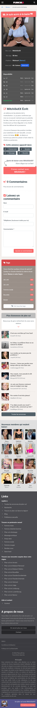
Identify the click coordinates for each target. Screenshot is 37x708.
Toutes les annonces (18, 414)
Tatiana (18, 456)
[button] (18, 32)
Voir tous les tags (19, 306)
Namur (8, 7)
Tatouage (11, 153)
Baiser (18, 300)
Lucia (18, 471)
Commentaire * (8, 229)
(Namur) (22, 60)
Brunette (25, 153)
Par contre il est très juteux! (20, 395)
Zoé (30, 485)
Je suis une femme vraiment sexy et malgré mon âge (20, 385)
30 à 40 (18, 280)
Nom (5, 203)
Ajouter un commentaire (23, 251)
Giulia (6, 456)
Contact (18, 632)
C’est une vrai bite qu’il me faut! (21, 333)
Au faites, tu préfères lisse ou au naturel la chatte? (21, 343)
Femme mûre (12, 149)
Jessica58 (30, 456)
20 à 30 (18, 285)
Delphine (18, 441)
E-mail (5, 212)
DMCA (3, 641)
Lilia (18, 485)
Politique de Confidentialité (9, 648)
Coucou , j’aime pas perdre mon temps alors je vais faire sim (21, 364)
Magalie (30, 441)
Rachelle (30, 471)
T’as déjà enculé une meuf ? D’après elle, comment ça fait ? (21, 406)
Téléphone (16, 220)
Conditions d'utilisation (8, 645)
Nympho (27, 149)
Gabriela (6, 485)
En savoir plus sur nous (18, 628)
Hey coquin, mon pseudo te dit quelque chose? (21, 375)
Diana (6, 441)
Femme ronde (18, 290)
